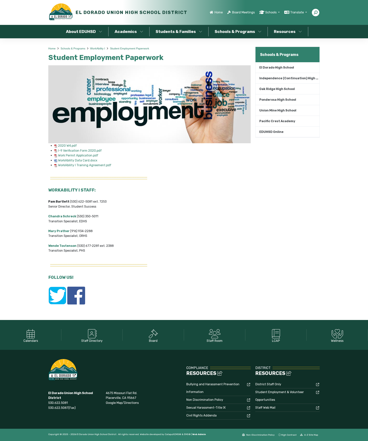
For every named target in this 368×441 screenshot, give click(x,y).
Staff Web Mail (265, 407)
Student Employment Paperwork (129, 48)
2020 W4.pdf (67, 145)
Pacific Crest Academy (277, 121)
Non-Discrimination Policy (260, 435)
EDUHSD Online (271, 132)
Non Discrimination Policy (204, 400)
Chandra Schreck (62, 216)
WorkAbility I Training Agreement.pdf (84, 165)
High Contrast (289, 435)
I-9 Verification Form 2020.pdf (80, 150)
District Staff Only (268, 384)
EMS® (187, 434)
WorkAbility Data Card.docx (77, 160)
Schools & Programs (235, 31)
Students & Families (176, 31)
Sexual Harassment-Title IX (206, 407)
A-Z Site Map (311, 435)
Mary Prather (59, 231)
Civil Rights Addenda (201, 415)
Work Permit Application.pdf (78, 155)
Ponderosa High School (277, 99)
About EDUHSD (81, 31)
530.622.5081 (58, 403)
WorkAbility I (97, 48)
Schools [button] (271, 12)
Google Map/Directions (122, 403)
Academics (126, 31)
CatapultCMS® (173, 434)
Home (218, 12)
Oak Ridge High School (277, 89)
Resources (285, 31)
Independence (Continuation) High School (289, 78)
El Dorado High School (276, 67)
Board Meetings (243, 12)
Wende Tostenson (62, 246)
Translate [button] (297, 12)
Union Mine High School (277, 110)
